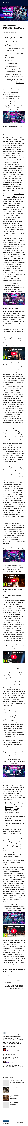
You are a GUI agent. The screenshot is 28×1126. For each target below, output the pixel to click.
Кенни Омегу (6, 164)
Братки (5, 213)
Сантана (11, 287)
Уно (14, 195)
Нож (11, 763)
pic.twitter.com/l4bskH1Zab (13, 820)
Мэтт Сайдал (21, 549)
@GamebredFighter (10, 810)
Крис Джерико (20, 82)
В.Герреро (13, 549)
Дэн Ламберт (6, 134)
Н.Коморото (13, 110)
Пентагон (15, 908)
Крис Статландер (19, 761)
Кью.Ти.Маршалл (11, 108)
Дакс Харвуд (8, 291)
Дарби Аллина (7, 240)
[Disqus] (14, 1009)
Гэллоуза (12, 225)
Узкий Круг (8, 285)
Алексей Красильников (9, 32)
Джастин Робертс (19, 69)
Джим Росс (17, 79)
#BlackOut (8, 808)
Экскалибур (14, 81)
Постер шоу (16, 66)
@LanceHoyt (9, 803)
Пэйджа (9, 221)
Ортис (6, 287)
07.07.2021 (6, 31)
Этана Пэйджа (17, 238)
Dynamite (6, 975)
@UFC (16, 808)
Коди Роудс (8, 106)
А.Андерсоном (17, 106)
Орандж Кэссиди (8, 761)
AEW (13, 31)
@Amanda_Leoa (9, 812)
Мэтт (8, 910)
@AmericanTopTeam (13, 805)
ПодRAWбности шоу (11, 63)
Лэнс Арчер (6, 862)
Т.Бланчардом (18, 291)
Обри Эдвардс (20, 76)
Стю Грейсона (7, 215)
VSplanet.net (5, 2)
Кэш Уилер (21, 289)
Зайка (16, 763)
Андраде (5, 549)
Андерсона (6, 225)
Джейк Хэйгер (15, 285)
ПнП (22, 285)
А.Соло (19, 108)
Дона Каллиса (15, 164)
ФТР (16, 289)
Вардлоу (11, 289)
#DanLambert (9, 806)
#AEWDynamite (15, 816)
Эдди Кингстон (7, 908)
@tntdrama (8, 818)
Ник (12, 910)
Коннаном (19, 287)
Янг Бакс (22, 908)
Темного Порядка (19, 193)
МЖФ (12, 363)
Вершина (5, 289)
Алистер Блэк (14, 682)
